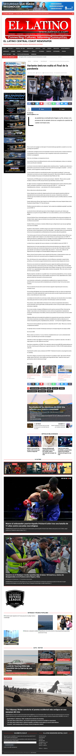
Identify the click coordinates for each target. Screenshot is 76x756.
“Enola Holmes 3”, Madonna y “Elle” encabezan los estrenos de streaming (25, 720)
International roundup (35, 419)
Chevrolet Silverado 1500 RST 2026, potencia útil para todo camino (46, 657)
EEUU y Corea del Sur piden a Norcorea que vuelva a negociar (33, 450)
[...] (22, 531)
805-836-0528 (42, 742)
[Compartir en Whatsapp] (54, 103)
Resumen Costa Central (36, 414)
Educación (56, 48)
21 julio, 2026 (61, 660)
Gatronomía (56, 51)
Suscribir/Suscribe (9, 746)
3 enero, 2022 (32, 72)
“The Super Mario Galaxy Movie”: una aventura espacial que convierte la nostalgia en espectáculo (31, 722)
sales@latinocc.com (43, 743)
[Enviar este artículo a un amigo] (45, 103)
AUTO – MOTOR (38, 649)
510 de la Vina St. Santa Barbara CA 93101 (42, 739)
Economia (41, 51)
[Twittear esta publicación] (33, 103)
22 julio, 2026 (44, 660)
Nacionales (46, 72)
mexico (43, 388)
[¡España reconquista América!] (12, 468)
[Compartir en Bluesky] (66, 103)
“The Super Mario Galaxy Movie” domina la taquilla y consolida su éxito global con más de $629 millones (33, 724)
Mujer (18, 51)
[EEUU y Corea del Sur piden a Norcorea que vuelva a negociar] (34, 441)
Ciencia (34, 51)
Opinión (64, 51)
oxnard (62, 388)
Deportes (38, 48)
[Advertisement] (49, 136)
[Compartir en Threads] (70, 103)
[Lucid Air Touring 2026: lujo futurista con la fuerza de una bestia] (21, 664)
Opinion (49, 48)
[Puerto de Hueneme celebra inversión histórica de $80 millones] (27, 468)
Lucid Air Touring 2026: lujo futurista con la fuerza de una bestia (19, 670)
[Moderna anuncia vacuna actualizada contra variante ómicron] (34, 369)
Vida (14, 54)
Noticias (10, 48)
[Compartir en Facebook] (29, 103)
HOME (4, 48)
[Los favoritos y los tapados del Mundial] (57, 468)
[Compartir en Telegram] (62, 103)
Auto (44, 48)
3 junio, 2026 (60, 673)
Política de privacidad (23, 54)
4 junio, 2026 (43, 673)
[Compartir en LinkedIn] (37, 103)
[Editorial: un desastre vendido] (30, 632)
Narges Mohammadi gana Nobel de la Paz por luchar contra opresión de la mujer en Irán (49, 451)
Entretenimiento (65, 48)
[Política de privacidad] (72, 13)
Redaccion (39, 72)
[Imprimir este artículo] (50, 103)
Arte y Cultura (7, 54)
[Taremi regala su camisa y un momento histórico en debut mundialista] (42, 468)
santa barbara (32, 391)
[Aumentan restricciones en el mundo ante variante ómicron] (49, 369)
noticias (55, 388)
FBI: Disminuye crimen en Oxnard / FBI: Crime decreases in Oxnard (46, 412)
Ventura (50, 391)
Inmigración (30, 48)
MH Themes (33, 754)
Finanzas (48, 51)
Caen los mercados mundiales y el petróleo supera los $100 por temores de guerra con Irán (65, 451)
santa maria (42, 391)
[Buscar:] (64, 56)
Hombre (13, 51)
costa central (35, 388)
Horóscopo (6, 51)
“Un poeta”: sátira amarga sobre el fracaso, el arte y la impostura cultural (25, 725)
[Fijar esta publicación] (41, 103)
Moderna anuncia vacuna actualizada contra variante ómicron (33, 375)
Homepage (33, 54)
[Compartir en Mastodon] (58, 103)
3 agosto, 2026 (10, 674)
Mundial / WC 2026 (20, 48)
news (49, 388)
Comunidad (25, 51)
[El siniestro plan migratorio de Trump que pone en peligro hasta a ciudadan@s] (21, 618)
